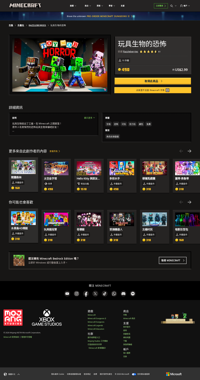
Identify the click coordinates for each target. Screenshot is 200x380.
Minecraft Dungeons (96, 322)
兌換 (125, 356)
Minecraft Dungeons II (97, 318)
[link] (67, 294)
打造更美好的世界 (95, 344)
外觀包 (21, 25)
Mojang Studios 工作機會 (98, 341)
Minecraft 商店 (129, 318)
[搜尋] (174, 6)
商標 (95, 374)
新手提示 (126, 327)
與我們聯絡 (127, 344)
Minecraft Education (96, 329)
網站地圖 (126, 337)
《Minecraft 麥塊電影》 (97, 348)
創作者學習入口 (94, 337)
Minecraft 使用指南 (11, 337)
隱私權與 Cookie (57, 374)
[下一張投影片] (189, 151)
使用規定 (87, 374)
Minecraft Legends (95, 325)
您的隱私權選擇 (143, 374)
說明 (125, 330)
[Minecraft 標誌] (25, 6)
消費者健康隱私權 (74, 374)
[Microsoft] (174, 374)
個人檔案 (126, 353)
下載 (125, 341)
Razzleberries (37, 25)
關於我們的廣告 (106, 374)
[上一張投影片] (181, 151)
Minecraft (92, 315)
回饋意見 (126, 334)
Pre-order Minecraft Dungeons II (108, 16)
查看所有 (53, 151)
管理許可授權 (26, 337)
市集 (11, 25)
